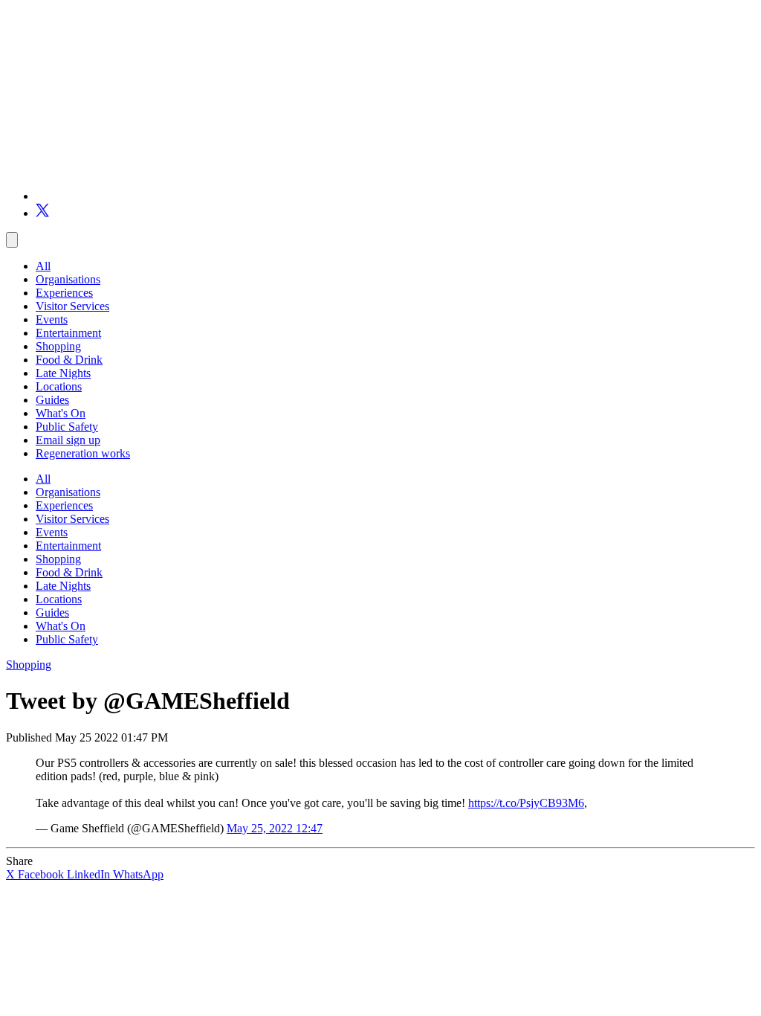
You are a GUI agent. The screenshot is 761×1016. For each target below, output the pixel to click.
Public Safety (67, 426)
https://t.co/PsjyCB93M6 (526, 803)
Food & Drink (69, 359)
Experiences (64, 292)
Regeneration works (83, 453)
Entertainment (68, 333)
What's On (60, 413)
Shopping (58, 346)
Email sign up (68, 440)
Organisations (68, 279)
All (43, 266)
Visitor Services (72, 306)
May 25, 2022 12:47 (275, 828)
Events (52, 319)
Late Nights (63, 373)
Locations (59, 386)
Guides (52, 399)
